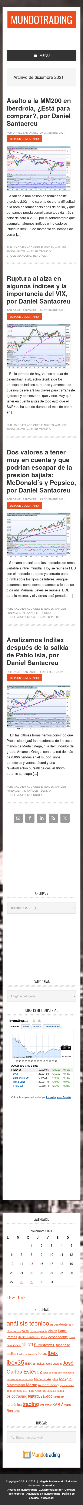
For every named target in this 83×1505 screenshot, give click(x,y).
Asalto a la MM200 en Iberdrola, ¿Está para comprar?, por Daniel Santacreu (39, 112)
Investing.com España (58, 1097)
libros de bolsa (50, 1372)
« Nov (11, 1297)
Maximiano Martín (22, 1384)
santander (58, 1396)
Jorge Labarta (54, 1363)
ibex (53, 1352)
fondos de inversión (27, 1354)
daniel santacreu (29, 1337)
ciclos (52, 1330)
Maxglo (65, 1378)
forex (42, 1353)
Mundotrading (41, 19)
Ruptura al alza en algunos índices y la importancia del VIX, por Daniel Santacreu (38, 289)
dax (44, 1336)
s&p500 (47, 1396)
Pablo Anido (34, 1390)
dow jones (14, 1345)
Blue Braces (14, 1331)
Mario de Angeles (46, 1379)
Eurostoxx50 (44, 1344)
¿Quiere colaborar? (51, 1489)
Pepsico (56, 616)
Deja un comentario (24, 139)
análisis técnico (28, 1322)
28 (21, 1281)
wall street (46, 1404)
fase (59, 1344)
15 (31, 1263)
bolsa (25, 1331)
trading (31, 1403)
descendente (58, 1336)
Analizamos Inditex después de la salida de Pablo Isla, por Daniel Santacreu (38, 651)
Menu (45, 55)
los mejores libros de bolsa (20, 1379)
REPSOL (34, 1396)
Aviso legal (47, 1498)
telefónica (14, 1404)
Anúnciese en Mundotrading (43, 1493)
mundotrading (48, 1384)
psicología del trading (53, 1390)
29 (31, 1281)
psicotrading (17, 1396)
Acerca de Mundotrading (22, 1489)
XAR (56, 1404)
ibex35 (15, 1362)
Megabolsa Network (52, 1481)
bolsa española (38, 1331)
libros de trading (66, 1372)
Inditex (38, 794)
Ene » (21, 1297)
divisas (72, 1337)
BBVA (71, 1324)
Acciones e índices (40, 247)
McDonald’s (41, 616)
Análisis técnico (39, 251)
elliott (27, 1344)
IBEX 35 (30, 1363)
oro (25, 1390)
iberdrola (40, 255)
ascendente (59, 1324)
